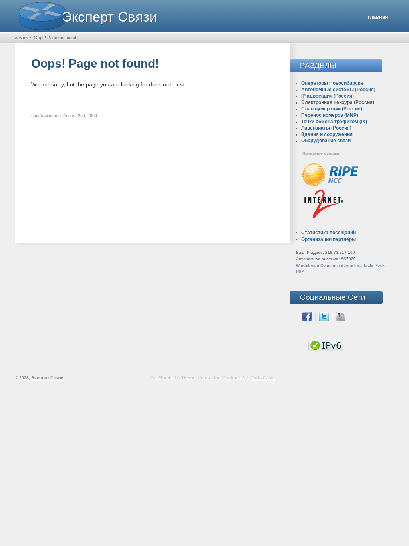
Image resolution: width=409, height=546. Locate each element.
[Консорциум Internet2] (323, 219)
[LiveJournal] (340, 319)
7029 (351, 259)
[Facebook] (307, 319)
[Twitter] (324, 319)
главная (378, 17)
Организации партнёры (328, 239)
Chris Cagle (262, 377)
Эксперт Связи (109, 16)
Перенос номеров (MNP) (329, 115)
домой (21, 37)
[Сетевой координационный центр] (330, 185)
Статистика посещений (328, 232)
